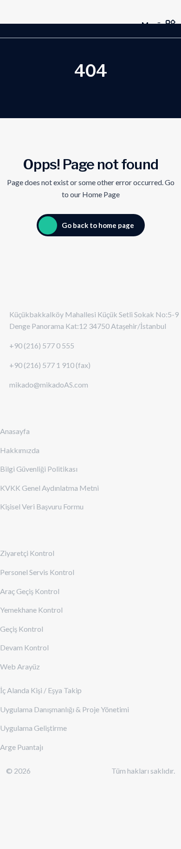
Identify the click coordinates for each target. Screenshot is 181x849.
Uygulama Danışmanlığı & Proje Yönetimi (64, 709)
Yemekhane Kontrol (31, 609)
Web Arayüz (20, 666)
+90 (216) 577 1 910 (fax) (49, 365)
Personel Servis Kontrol (37, 572)
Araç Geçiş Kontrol (29, 591)
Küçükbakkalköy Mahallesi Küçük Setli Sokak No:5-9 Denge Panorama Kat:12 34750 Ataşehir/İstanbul (94, 320)
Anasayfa (15, 431)
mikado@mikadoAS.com (48, 384)
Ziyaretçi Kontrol (27, 552)
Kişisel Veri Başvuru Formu (42, 506)
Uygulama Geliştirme (33, 727)
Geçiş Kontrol (21, 628)
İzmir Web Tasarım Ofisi (71, 770)
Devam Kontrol (24, 647)
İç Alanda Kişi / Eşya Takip (41, 690)
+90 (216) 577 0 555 (41, 345)
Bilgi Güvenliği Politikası (39, 468)
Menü (151, 24)
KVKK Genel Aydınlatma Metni (49, 487)
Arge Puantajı (21, 746)
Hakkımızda (19, 450)
